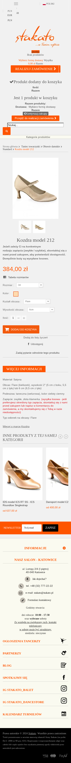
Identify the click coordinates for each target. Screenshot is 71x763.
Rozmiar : (9, 285)
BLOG (7, 665)
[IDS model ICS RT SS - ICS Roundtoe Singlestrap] (22, 473)
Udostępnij (36, 344)
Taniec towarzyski (30, 146)
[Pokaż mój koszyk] (35, 54)
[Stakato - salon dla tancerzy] (37, 36)
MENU (16, 3)
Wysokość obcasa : (14, 309)
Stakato (32, 733)
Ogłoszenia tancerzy (21, 641)
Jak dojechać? (39, 579)
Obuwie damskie (51, 146)
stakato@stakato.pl (43, 592)
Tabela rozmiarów (18, 277)
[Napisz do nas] (20, 593)
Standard (7, 149)
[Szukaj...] (7, 131)
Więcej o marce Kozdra (16, 426)
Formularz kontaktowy (39, 600)
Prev (60, 436)
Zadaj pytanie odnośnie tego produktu (38, 352)
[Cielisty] (16, 294)
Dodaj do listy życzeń (35, 337)
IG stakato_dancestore (23, 702)
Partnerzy (12, 653)
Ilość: (6, 317)
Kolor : (7, 293)
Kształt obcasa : (12, 301)
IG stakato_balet (18, 690)
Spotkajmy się (15, 677)
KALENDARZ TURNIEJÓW (22, 714)
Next (66, 436)
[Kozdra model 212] (25, 227)
